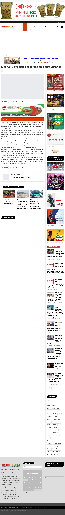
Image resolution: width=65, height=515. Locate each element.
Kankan (49, 432)
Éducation (49, 454)
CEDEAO (60, 413)
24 (35, 487)
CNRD (56, 416)
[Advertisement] (32, 42)
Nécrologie (21, 22)
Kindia (48, 435)
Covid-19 (55, 421)
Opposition (49, 443)
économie (56, 454)
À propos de (4, 507)
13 (24, 484)
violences (58, 451)
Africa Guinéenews (51, 405)
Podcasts (53, 146)
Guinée (56, 430)
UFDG (48, 451)
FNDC (59, 424)
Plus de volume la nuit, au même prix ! (59, 365)
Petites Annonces (29, 22)
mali (48, 438)
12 (40, 482)
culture (48, 424)
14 (27, 484)
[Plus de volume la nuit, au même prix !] (50, 365)
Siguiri (48, 448)
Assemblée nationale (51, 413)
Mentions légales (13, 507)
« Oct (24, 492)
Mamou (49, 440)
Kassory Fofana (56, 432)
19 (40, 484)
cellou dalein (50, 416)
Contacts (36, 507)
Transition (58, 448)
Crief (60, 421)
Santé (52, 446)
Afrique (48, 411)
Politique (47, 27)
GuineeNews (49, 146)
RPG (48, 446)
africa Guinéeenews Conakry (53, 403)
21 (27, 487)
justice (61, 430)
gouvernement (56, 427)
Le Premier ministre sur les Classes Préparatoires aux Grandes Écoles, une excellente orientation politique (55, 378)
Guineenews (50, 430)
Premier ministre (57, 443)
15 (29, 484)
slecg (53, 448)
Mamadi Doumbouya (55, 438)
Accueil (20, 27)
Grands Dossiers (39, 27)
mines (54, 440)
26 (40, 487)
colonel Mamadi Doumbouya (53, 419)
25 (38, 487)
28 (27, 490)
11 (38, 482)
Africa (48, 400)
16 (32, 484)
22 (29, 487)
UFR (53, 451)
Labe (53, 435)
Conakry (49, 421)
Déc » (27, 492)
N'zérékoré (59, 440)
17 (35, 484)
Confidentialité (44, 507)
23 (32, 487)
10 (35, 482)
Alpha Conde (55, 411)
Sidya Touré (58, 446)
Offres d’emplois (13, 22)
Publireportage (4, 22)
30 (32, 490)
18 (38, 484)
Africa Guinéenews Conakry (53, 408)
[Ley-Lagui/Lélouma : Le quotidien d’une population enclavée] (9, 194)
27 (24, 490)
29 (29, 490)
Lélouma (58, 435)
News (24, 27)
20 (24, 487)
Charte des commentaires (25, 507)
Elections (54, 424)
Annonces (30, 27)
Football (49, 427)
